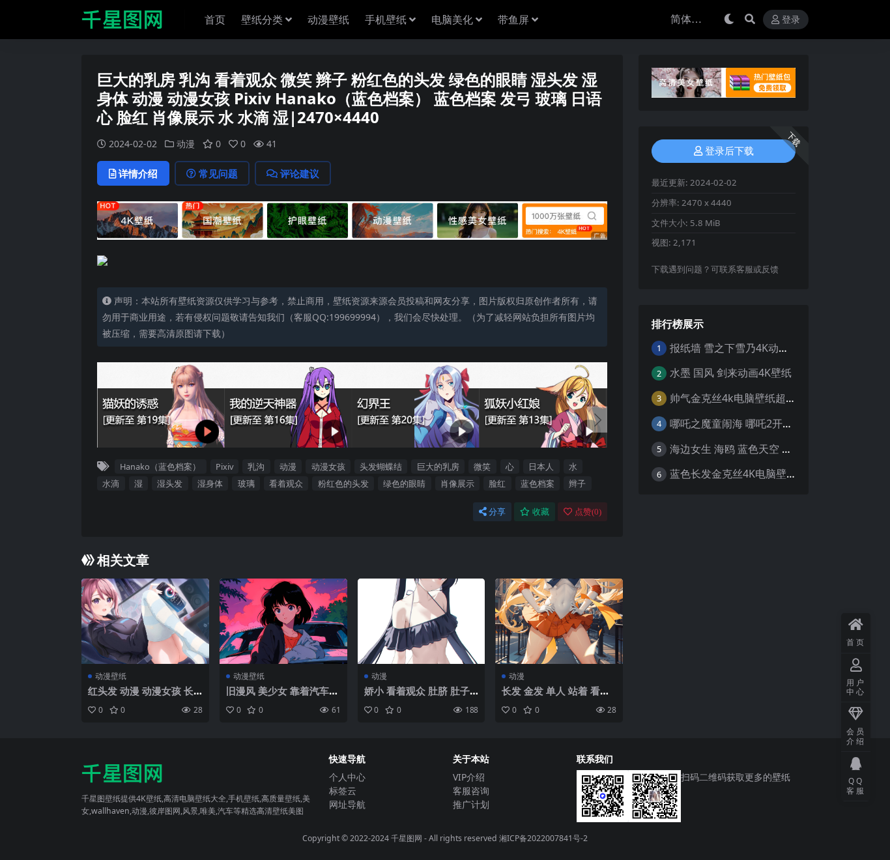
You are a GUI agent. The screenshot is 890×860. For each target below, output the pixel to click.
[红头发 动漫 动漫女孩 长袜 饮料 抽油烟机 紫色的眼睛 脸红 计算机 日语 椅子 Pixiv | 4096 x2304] (145, 621)
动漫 (186, 143)
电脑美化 (452, 19)
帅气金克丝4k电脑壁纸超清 (733, 398)
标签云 (342, 790)
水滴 (110, 483)
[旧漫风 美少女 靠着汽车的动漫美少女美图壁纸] (283, 621)
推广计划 (471, 804)
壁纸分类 (262, 19)
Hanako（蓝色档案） (160, 466)
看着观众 (286, 483)
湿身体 (210, 483)
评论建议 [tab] (299, 173)
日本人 (541, 466)
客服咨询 (471, 790)
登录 (791, 20)
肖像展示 (457, 483)
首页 (215, 19)
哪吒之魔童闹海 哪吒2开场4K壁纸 (748, 423)
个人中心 (347, 777)
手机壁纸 (386, 19)
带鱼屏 (513, 19)
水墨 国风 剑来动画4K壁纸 (731, 373)
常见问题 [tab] (218, 173)
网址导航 (347, 804)
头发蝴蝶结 (381, 466)
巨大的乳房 (438, 466)
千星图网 (405, 838)
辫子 (577, 483)
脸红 (497, 483)
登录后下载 (729, 151)
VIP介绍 (469, 777)
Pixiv (224, 466)
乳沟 (256, 466)
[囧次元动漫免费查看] (352, 219)
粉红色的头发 (343, 483)
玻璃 (246, 483)
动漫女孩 (328, 466)
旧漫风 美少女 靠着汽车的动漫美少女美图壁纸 (282, 696)
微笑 (482, 466)
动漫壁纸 (328, 19)
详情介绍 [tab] (138, 173)
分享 (497, 512)
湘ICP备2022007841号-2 (543, 838)
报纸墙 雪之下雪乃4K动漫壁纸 (740, 348)
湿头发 (169, 483)
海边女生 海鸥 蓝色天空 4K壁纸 (742, 449)
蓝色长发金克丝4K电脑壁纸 (733, 473)
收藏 (540, 512)
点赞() (588, 512)
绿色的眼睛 (404, 483)
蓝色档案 (537, 483)
